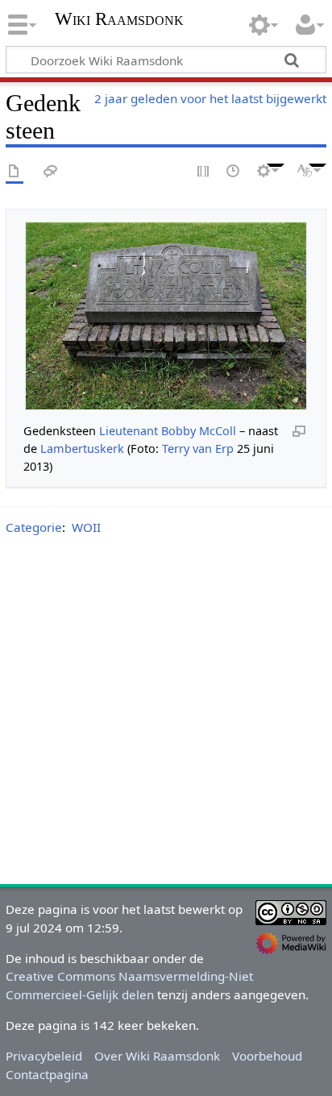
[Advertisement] (166, 713)
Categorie (34, 527)
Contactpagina (47, 1074)
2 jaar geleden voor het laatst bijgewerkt (210, 98)
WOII (86, 527)
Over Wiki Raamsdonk (157, 1056)
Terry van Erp (198, 448)
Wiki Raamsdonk (119, 20)
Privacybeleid (44, 1056)
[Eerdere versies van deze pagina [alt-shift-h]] (234, 172)
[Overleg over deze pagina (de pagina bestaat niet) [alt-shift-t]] (51, 172)
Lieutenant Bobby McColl (167, 430)
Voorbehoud (267, 1056)
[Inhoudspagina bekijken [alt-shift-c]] (14, 172)
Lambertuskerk (82, 448)
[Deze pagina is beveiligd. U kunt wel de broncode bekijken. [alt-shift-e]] (204, 172)
